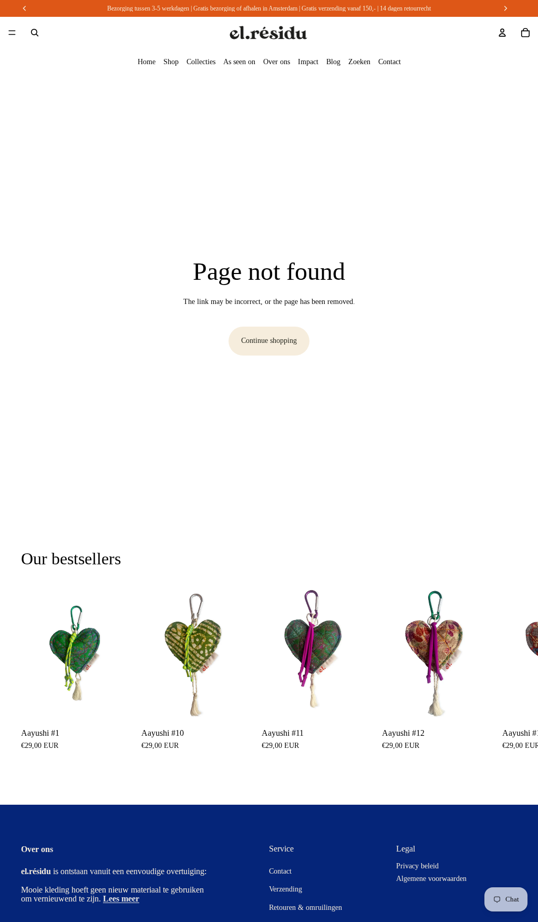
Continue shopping (269, 341)
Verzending (285, 889)
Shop (171, 62)
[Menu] (12, 33)
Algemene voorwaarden (431, 879)
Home (147, 62)
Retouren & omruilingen (305, 907)
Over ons (276, 62)
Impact (308, 62)
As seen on (239, 62)
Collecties (201, 62)
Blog (333, 62)
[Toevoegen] (114, 704)
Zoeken (359, 62)
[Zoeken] (34, 32)
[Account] (502, 32)
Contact (389, 62)
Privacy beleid (417, 866)
